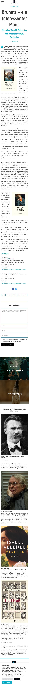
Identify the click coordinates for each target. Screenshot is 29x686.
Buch (3, 294)
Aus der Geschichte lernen (6, 511)
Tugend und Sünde (5, 568)
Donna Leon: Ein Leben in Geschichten (10, 273)
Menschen (13, 6)
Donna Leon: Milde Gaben (7, 259)
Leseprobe (4, 267)
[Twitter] (16, 289)
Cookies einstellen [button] (7, 679)
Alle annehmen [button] (7, 682)
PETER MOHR (5, 253)
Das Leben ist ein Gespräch (6, 642)
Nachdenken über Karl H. (6, 624)
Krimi (14, 294)
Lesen (19, 294)
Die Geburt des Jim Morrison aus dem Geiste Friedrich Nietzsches (12, 457)
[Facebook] (13, 289)
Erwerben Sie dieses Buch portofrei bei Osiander (14, 269)
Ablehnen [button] (17, 679)
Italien (8, 294)
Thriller (25, 294)
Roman (17, 6)
